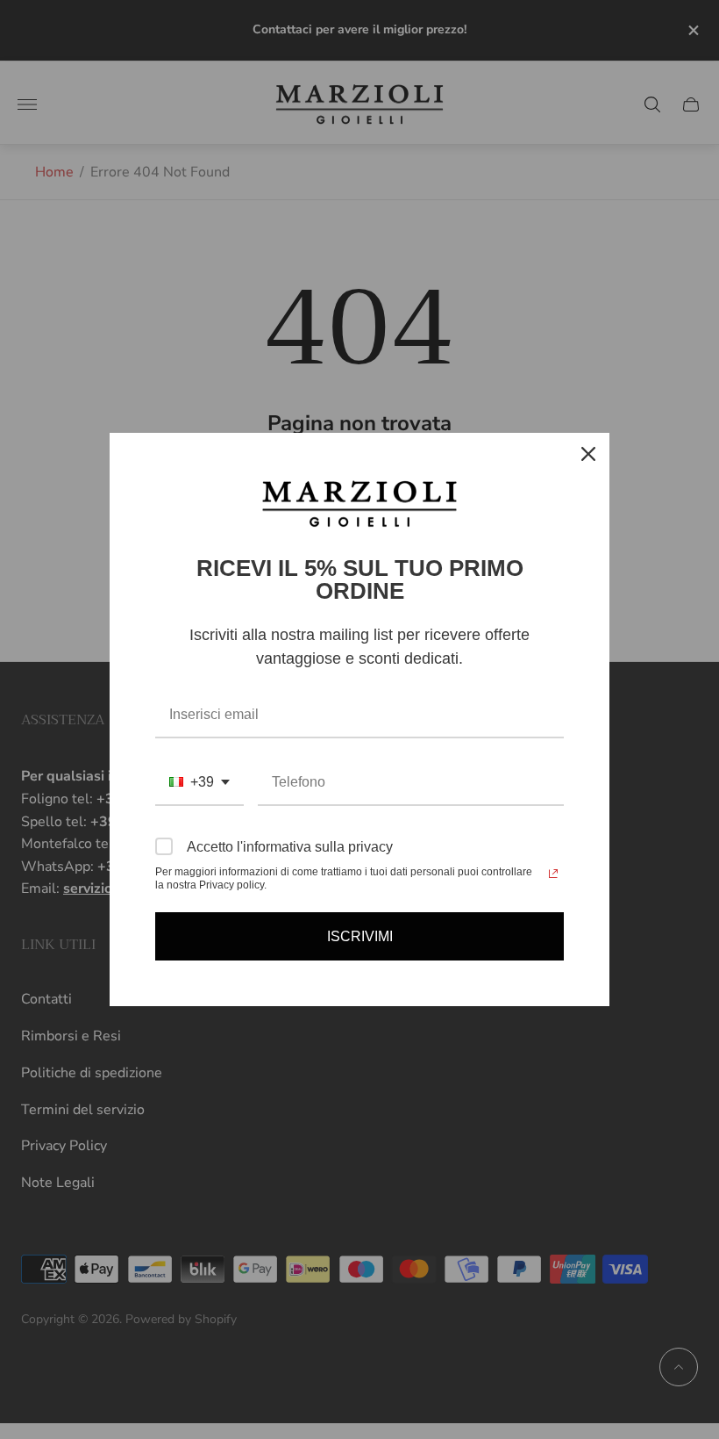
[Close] (588, 454)
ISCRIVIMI (360, 936)
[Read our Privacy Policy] (553, 873)
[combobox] (199, 782)
